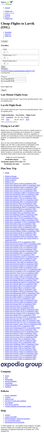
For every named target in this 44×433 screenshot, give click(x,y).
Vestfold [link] (7, 15)
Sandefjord (9, 117)
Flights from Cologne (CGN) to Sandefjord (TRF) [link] (21, 218)
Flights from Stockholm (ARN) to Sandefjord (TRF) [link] (22, 194)
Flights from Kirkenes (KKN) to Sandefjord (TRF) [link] (21, 266)
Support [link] (7, 415)
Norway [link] (7, 17)
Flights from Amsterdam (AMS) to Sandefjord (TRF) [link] (22, 193)
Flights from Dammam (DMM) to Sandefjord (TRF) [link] (22, 229)
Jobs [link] (6, 377)
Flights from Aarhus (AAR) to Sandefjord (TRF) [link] (20, 183)
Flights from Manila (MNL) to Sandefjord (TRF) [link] (20, 289)
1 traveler (4, 41)
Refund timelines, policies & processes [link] (17, 418)
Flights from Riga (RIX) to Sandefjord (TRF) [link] (19, 308)
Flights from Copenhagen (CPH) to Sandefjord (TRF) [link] (22, 222)
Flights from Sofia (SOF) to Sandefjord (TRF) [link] (20, 326)
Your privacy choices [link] (12, 404)
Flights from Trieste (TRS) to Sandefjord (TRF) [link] (20, 346)
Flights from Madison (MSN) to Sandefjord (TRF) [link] (21, 291)
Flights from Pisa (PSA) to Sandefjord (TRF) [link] (19, 306)
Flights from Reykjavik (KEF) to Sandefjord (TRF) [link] (21, 264)
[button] (22, 168)
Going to (4, 77)
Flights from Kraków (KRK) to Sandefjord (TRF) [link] (21, 267)
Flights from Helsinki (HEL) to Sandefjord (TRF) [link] (21, 253)
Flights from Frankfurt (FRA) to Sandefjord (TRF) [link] (21, 246)
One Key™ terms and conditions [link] (15, 401)
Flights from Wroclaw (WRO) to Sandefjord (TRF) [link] (21, 353)
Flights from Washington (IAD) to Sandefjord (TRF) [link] (22, 256)
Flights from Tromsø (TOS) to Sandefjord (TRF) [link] (20, 341)
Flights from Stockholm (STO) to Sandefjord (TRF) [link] (21, 331)
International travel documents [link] (14, 422)
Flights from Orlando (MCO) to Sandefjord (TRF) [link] (21, 284)
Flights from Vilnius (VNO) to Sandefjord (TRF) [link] (21, 350)
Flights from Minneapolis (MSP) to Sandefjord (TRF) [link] (22, 293)
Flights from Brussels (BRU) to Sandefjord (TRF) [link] (21, 211)
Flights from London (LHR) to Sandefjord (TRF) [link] (21, 277)
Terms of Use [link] (9, 399)
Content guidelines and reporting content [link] (18, 406)
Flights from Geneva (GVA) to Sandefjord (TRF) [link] (21, 249)
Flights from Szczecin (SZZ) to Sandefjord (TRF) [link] (21, 337)
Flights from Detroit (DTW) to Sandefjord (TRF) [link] (21, 233)
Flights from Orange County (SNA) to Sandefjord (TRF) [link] (23, 324)
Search (4, 90)
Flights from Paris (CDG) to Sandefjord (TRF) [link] (20, 216)
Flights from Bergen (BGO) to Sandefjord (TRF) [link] (21, 203)
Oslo (7, 119)
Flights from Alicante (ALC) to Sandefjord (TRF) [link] (21, 191)
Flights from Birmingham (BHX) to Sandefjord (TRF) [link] (22, 207)
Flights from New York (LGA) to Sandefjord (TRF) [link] (21, 273)
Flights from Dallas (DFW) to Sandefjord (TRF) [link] (20, 227)
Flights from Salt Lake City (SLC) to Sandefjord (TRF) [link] (23, 322)
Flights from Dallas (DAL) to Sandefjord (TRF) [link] (20, 224)
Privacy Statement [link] (11, 395)
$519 (27, 119)
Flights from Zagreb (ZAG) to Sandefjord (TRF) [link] (20, 357)
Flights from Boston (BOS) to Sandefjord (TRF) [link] (20, 209)
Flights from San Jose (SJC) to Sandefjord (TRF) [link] (21, 319)
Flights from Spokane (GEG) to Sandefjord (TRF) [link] (21, 247)
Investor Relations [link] (11, 381)
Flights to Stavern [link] (10, 180)
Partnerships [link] (9, 379)
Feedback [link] (8, 387)
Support (7, 8)
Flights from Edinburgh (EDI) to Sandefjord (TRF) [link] (21, 236)
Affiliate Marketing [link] (11, 385)
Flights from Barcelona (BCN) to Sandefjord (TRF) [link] (21, 200)
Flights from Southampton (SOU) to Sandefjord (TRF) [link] (22, 328)
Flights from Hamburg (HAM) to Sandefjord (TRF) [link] (21, 251)
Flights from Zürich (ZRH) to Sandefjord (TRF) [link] (20, 359)
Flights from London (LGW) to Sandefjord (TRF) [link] (21, 275)
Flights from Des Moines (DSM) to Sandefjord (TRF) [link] (22, 231)
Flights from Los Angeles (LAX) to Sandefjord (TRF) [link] (22, 271)
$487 (27, 117)
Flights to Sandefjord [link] (11, 178)
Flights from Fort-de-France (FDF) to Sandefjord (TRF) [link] (23, 244)
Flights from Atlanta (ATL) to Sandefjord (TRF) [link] (20, 196)
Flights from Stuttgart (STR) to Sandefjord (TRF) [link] (21, 333)
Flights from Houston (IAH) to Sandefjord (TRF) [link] (21, 258)
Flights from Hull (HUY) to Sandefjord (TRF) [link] (20, 255)
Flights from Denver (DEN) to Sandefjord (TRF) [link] (21, 225)
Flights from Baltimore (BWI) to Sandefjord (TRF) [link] (21, 214)
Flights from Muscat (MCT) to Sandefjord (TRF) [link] (21, 286)
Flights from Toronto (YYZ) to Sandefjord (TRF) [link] (21, 355)
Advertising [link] (8, 383)
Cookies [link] (7, 397)
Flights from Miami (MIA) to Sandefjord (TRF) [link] (20, 288)
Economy (4, 69)
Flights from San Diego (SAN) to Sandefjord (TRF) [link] (21, 311)
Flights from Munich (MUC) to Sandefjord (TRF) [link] (21, 295)
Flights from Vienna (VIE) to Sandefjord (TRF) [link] (20, 348)
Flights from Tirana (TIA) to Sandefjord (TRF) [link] (20, 339)
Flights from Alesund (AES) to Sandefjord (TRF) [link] (21, 189)
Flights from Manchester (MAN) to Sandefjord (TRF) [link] (22, 282)
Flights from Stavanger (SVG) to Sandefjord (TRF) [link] (21, 335)
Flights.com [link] (8, 11)
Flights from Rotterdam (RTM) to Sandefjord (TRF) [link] (21, 309)
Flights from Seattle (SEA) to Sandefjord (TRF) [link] (20, 315)
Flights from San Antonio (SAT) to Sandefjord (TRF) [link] (22, 313)
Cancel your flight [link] (11, 417)
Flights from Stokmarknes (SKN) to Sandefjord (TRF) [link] (22, 320)
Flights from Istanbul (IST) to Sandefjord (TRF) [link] (20, 260)
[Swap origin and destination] (1, 75)
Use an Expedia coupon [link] (12, 420)
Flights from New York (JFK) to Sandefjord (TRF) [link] (21, 262)
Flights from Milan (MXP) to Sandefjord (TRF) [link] (20, 297)
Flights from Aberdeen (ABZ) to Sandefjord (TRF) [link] (21, 187)
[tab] (8, 32)
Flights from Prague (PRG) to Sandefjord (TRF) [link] (20, 304)
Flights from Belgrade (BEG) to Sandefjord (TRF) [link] (21, 202)
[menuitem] (4, 71)
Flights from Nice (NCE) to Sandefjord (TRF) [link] (20, 298)
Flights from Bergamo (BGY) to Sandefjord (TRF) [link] (21, 205)
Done (3, 67)
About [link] (7, 376)
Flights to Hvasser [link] (11, 176)
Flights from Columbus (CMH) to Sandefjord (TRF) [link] (22, 220)
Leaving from (5, 73)
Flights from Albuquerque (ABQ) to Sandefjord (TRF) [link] (22, 185)
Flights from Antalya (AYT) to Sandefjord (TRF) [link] (21, 198)
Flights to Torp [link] (9, 182)
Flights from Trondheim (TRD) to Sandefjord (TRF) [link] (22, 344)
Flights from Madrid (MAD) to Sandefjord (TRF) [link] (21, 280)
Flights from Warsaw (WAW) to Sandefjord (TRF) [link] (21, 351)
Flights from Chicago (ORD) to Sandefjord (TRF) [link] (21, 302)
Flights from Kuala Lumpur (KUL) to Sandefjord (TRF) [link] (23, 269)
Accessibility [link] (9, 403)
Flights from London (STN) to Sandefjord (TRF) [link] (21, 330)
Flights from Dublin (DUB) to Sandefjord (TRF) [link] (20, 235)
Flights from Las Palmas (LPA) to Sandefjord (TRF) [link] (22, 278)
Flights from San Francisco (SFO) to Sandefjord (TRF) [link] (22, 317)
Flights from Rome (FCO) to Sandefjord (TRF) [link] (20, 242)
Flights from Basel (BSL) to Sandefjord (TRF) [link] (20, 213)
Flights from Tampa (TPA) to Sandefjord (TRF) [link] (20, 342)
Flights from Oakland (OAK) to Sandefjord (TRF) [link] (21, 300)
